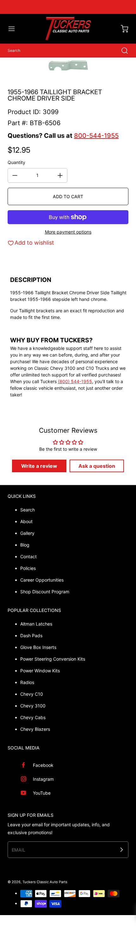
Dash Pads (31, 635)
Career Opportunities (42, 580)
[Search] (121, 51)
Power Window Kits (40, 670)
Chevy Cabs (33, 717)
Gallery (27, 533)
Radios (27, 682)
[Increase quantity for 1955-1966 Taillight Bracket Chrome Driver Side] (60, 175)
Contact (28, 556)
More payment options (68, 232)
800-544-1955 (96, 135)
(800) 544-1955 (75, 381)
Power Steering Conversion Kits (52, 659)
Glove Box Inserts (38, 647)
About (26, 521)
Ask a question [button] (96, 466)
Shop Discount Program (44, 591)
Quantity (16, 162)
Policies (28, 568)
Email (18, 850)
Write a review (39, 466)
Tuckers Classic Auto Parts (44, 882)
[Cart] (121, 29)
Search (27, 509)
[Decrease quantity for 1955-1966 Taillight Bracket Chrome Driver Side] (15, 175)
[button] (15, 29)
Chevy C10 (31, 694)
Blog (24, 544)
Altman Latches (36, 623)
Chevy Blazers (35, 729)
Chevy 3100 (33, 705)
